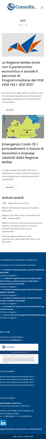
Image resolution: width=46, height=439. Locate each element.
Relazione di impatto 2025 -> (23, 376)
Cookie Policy (22, 429)
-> (19, 337)
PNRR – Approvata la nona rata (15, 203)
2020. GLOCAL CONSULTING (23, 436)
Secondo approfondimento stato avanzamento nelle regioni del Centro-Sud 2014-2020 (21, 239)
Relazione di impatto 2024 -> (24, 379)
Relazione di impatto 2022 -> (23, 385)
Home (20, 25)
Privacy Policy (36, 429)
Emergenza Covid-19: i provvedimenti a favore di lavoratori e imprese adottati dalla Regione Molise (23, 153)
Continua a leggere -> (9, 275)
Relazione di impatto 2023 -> (23, 382)
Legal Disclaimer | (8, 429)
